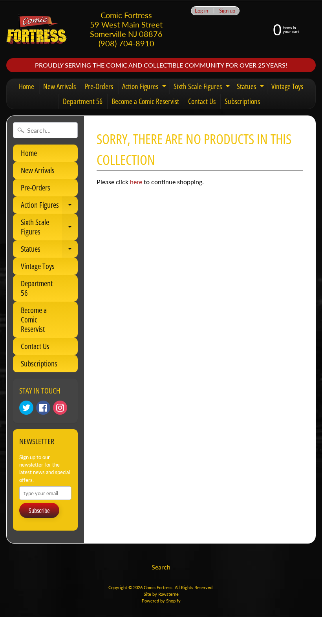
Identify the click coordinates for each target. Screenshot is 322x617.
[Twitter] (26, 408)
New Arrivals (59, 86)
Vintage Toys (287, 86)
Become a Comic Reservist (145, 101)
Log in (201, 10)
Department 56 (82, 101)
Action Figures (145, 87)
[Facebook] (43, 408)
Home (26, 86)
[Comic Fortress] (36, 29)
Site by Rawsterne (161, 594)
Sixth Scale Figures (203, 87)
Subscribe (39, 510)
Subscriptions (242, 101)
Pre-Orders (99, 86)
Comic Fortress (158, 587)
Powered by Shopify (161, 600)
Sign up (227, 10)
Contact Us (202, 101)
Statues (251, 87)
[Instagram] (60, 408)
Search (161, 567)
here (136, 181)
